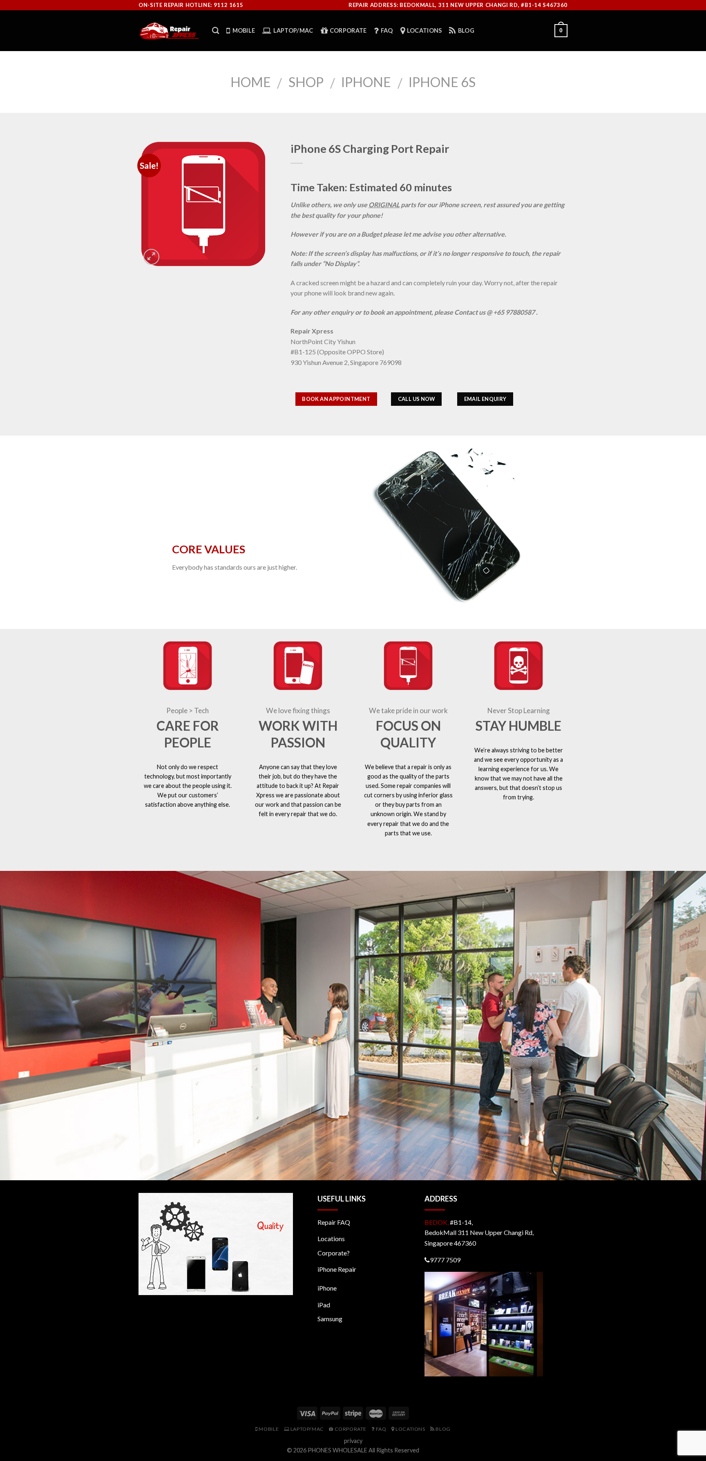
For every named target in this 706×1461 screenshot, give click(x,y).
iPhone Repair (336, 1269)
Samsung (329, 1318)
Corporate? (333, 1253)
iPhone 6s (442, 82)
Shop (306, 82)
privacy (353, 1440)
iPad (323, 1305)
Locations (331, 1238)
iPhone (366, 82)
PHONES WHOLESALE (337, 1450)
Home (250, 82)
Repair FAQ (333, 1222)
